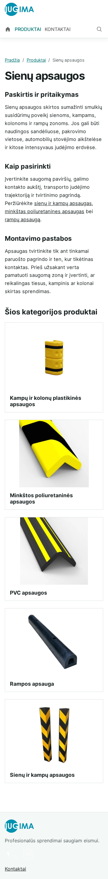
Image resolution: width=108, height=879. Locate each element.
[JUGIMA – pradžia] (19, 9)
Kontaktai (57, 29)
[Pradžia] (8, 29)
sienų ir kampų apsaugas (63, 203)
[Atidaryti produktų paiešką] (99, 29)
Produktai (28, 29)
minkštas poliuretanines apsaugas (44, 211)
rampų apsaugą (22, 219)
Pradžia (12, 60)
